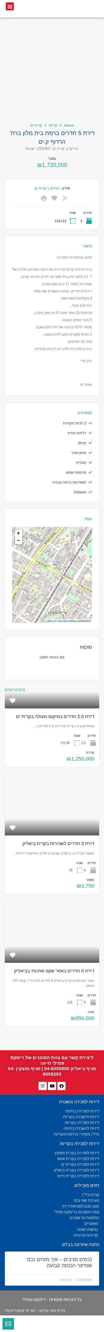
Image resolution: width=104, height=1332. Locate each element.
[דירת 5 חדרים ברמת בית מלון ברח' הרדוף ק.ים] (52, 568)
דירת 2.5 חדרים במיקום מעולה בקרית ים (55, 716)
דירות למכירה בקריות (79, 1143)
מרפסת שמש (76, 472)
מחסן (82, 443)
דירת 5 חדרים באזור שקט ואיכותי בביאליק (54, 970)
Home (69, 125)
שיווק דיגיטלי (14, 1310)
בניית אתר (57, 1310)
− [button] (18, 540)
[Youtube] (52, 1086)
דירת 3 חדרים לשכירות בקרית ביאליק (58, 843)
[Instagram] (42, 1086)
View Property (52, 706)
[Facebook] (61, 1086)
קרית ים (36, 125)
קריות (53, 125)
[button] (10, 6)
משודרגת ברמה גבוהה (69, 482)
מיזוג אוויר (78, 453)
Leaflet (48, 621)
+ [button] (18, 533)
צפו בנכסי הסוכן (52, 657)
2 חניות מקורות (74, 423)
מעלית (81, 462)
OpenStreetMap (66, 621)
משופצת (80, 492)
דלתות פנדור (76, 433)
